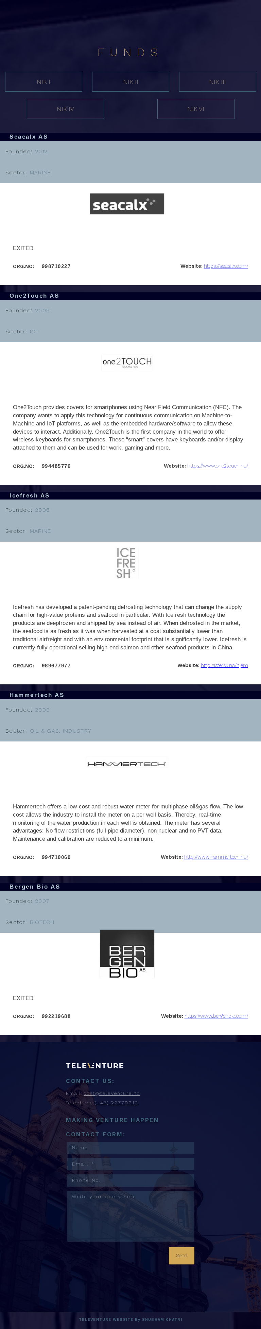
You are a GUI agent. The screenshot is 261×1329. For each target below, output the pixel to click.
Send (181, 1256)
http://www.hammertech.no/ (216, 857)
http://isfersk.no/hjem (224, 665)
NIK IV (65, 108)
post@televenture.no (111, 1093)
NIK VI (195, 108)
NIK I (43, 81)
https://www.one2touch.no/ (217, 466)
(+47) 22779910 (116, 1102)
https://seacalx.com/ (226, 266)
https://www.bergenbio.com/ (216, 1016)
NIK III (217, 81)
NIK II (130, 81)
